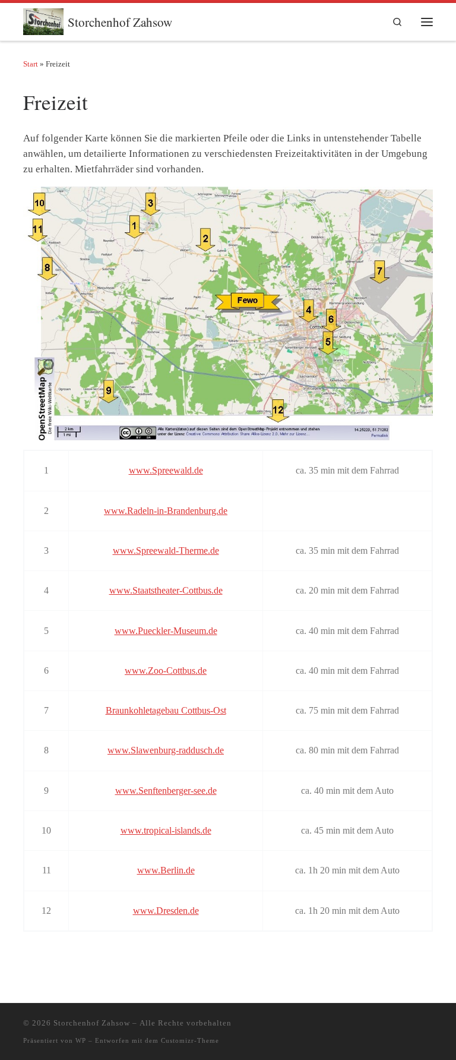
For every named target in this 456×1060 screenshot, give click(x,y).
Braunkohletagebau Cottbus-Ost (166, 710)
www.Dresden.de (166, 911)
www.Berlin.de (166, 870)
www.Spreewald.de (166, 470)
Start (30, 63)
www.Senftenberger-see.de (166, 790)
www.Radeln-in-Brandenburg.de (165, 511)
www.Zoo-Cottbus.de (166, 670)
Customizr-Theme (190, 1040)
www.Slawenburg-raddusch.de (165, 750)
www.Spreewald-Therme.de (166, 550)
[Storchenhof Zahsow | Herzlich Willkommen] (43, 19)
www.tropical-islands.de (166, 830)
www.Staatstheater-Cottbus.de (166, 590)
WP (80, 1040)
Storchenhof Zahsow (91, 1022)
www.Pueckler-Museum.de (166, 631)
